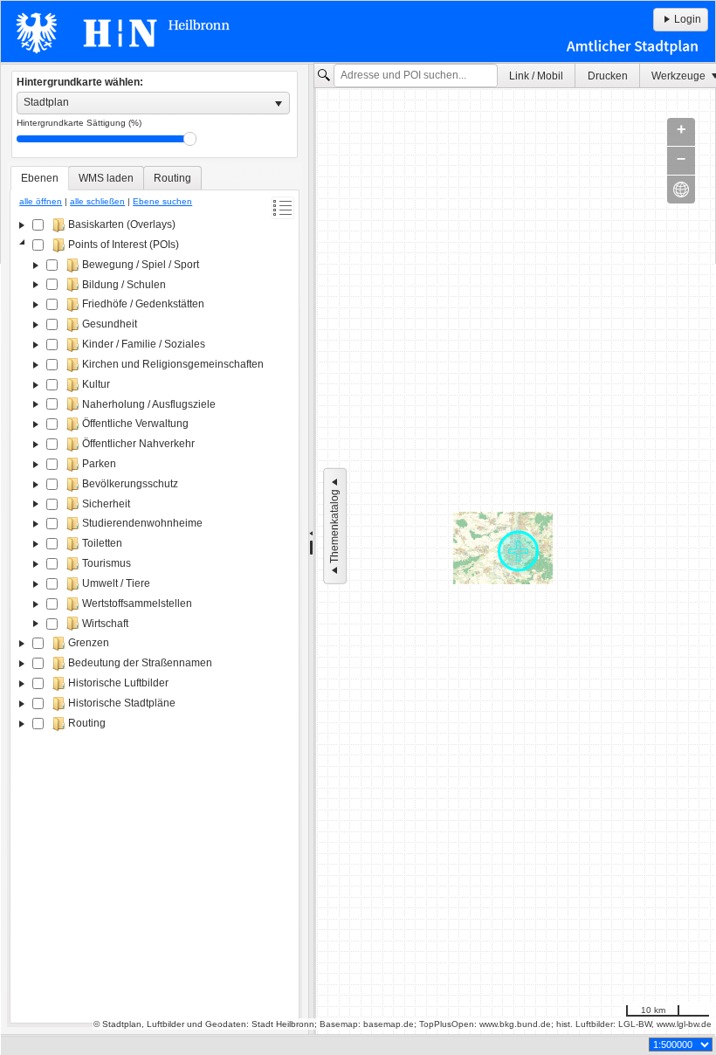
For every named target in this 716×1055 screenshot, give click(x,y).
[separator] (311, 549)
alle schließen (97, 201)
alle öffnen (40, 201)
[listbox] (153, 103)
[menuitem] (536, 75)
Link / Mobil (536, 76)
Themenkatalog (334, 526)
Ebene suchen (162, 201)
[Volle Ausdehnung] (681, 189)
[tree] (154, 616)
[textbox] (415, 76)
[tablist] (154, 594)
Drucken (608, 76)
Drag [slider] (189, 139)
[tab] (39, 178)
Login (687, 19)
